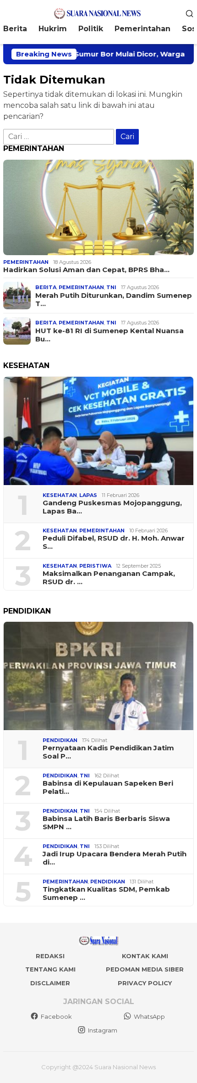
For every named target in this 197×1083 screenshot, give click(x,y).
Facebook (56, 1016)
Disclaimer (50, 983)
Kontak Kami (145, 956)
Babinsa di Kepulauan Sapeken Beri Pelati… (108, 787)
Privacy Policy (145, 983)
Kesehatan (60, 495)
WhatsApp (149, 1016)
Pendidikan (60, 740)
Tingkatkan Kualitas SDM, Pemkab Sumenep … (106, 893)
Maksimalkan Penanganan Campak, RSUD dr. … (109, 577)
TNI (111, 287)
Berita (45, 287)
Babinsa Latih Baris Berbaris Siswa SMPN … (106, 823)
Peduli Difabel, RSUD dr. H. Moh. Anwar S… (114, 542)
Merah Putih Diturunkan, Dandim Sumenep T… (113, 299)
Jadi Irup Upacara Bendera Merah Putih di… (114, 858)
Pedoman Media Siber (145, 969)
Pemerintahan (26, 262)
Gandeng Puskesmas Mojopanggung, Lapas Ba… (112, 507)
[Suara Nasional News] (98, 12)
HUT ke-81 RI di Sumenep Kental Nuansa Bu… (109, 335)
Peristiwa (95, 566)
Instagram (102, 1030)
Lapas (88, 495)
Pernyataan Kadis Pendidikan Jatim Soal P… (108, 752)
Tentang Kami (50, 969)
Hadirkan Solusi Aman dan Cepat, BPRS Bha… (86, 270)
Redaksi (50, 956)
